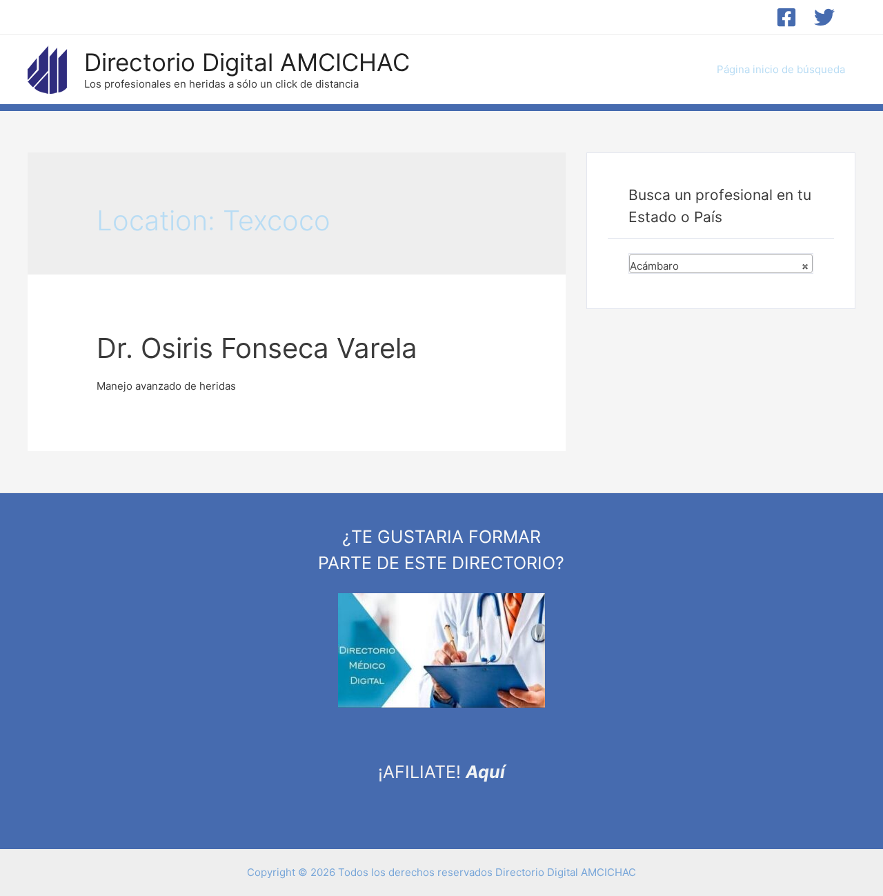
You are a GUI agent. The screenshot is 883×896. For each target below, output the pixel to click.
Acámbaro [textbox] (719, 265)
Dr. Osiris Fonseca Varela (257, 348)
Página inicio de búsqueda (781, 69)
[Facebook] (786, 17)
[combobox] (721, 263)
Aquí (485, 771)
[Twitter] (824, 17)
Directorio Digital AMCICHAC (247, 62)
